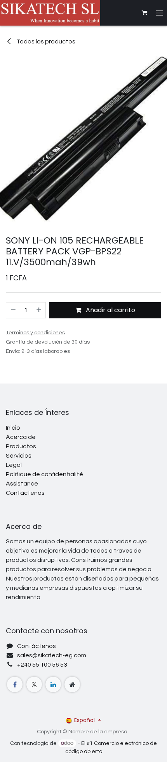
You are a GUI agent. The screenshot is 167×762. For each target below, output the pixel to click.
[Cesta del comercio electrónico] (144, 12)
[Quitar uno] (12, 310)
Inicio (13, 428)
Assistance (22, 483)
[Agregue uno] (39, 310)
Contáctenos (25, 493)
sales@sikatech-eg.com (51, 655)
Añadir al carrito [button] (109, 310)
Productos (21, 446)
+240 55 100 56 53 (42, 665)
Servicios (18, 456)
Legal (14, 465)
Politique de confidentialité (44, 474)
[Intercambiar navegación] (159, 12)
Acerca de (21, 437)
